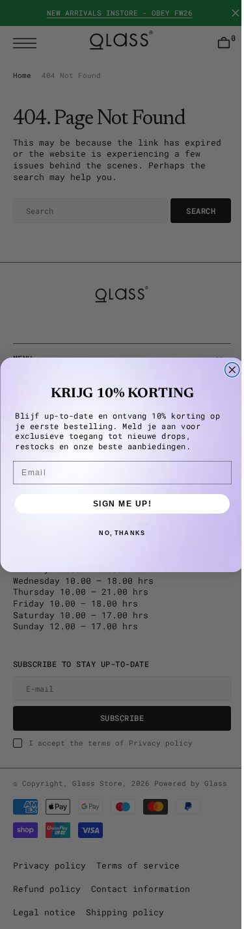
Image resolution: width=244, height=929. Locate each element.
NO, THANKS (117, 532)
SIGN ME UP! (117, 503)
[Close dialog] (227, 369)
